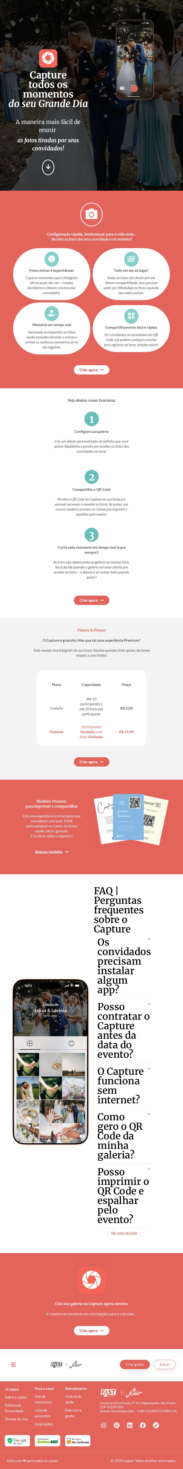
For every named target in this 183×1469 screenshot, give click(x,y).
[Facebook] (143, 1425)
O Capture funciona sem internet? (120, 1085)
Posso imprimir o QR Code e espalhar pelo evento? (123, 1196)
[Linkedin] (130, 1425)
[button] (124, 966)
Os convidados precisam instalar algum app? (124, 966)
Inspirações (44, 1424)
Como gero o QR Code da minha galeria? (120, 1136)
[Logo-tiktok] (156, 1425)
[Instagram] (103, 1425)
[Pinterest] (116, 1425)
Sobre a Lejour (16, 1397)
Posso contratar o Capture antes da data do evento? (123, 1030)
